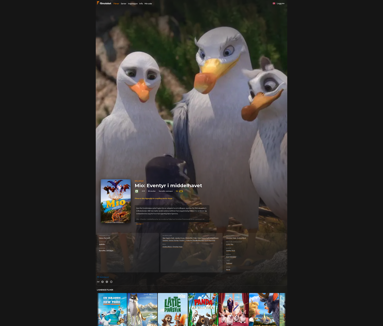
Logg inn (280, 3)
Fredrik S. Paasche (185, 240)
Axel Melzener (231, 257)
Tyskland (229, 263)
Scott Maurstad (209, 240)
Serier (123, 3)
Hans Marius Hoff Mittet (205, 238)
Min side (148, 3)
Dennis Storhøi (174, 240)
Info (141, 3)
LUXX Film (229, 244)
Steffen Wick (230, 251)
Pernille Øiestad (198, 240)
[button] (274, 3)
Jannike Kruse (180, 238)
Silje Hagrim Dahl (168, 238)
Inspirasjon (133, 3)
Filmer (116, 3)
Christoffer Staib (191, 238)
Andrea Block (167, 247)
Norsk (228, 270)
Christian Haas (177, 247)
